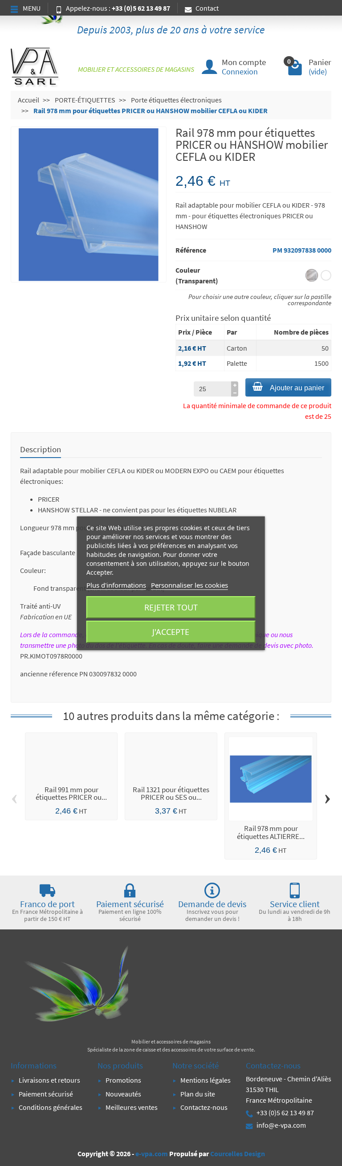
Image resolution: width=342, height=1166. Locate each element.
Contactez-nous (204, 1107)
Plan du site (197, 1093)
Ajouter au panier (297, 388)
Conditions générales (50, 1107)
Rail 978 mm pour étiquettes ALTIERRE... (271, 832)
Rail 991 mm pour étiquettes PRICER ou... (71, 793)
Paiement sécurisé (46, 1093)
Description (40, 449)
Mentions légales (205, 1080)
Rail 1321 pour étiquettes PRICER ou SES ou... (171, 793)
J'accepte (170, 631)
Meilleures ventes (132, 1107)
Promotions (123, 1080)
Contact (207, 8)
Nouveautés (123, 1093)
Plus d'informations (116, 585)
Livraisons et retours (49, 1080)
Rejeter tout (171, 607)
